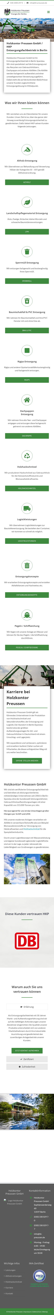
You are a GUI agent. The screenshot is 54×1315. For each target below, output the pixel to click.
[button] (2, 1112)
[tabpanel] (27, 1033)
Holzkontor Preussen (15, 1312)
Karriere (9, 1287)
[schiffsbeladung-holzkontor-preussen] (27, 1095)
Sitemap (45, 1312)
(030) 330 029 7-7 (41, 1227)
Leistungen (10, 1270)
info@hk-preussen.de (38, 3)
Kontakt (9, 1293)
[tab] (27, 1007)
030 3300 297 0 (16, 3)
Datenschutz (36, 1312)
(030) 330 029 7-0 (41, 1218)
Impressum (27, 1312)
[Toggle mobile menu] (48, 12)
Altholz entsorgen (14, 1276)
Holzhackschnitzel (31, 829)
